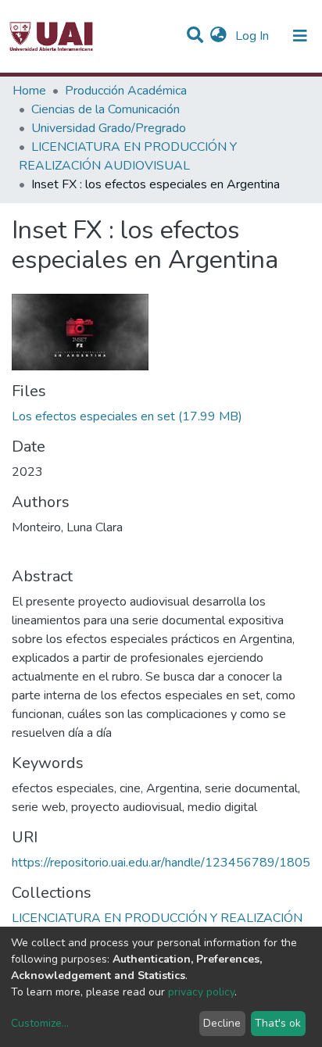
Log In (253, 36)
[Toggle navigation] (300, 36)
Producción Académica (126, 90)
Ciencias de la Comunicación (105, 109)
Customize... (40, 1023)
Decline (222, 1023)
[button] (218, 36)
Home (29, 90)
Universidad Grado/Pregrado (108, 128)
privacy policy (201, 991)
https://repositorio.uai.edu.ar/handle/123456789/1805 (161, 862)
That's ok (278, 1023)
